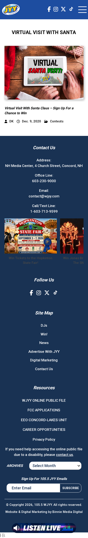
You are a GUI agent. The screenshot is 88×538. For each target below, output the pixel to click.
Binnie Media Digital (67, 512)
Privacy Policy (44, 439)
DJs (44, 325)
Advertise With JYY (44, 351)
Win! (44, 334)
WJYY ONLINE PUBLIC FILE (44, 400)
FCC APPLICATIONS (44, 410)
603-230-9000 (44, 181)
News (44, 343)
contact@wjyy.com (44, 196)
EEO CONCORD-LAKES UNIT (44, 420)
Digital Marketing (44, 360)
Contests (56, 121)
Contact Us (44, 369)
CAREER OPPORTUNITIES (44, 429)
